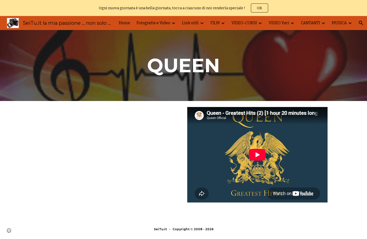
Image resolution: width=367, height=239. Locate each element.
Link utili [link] (190, 22)
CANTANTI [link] (310, 22)
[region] (183, 8)
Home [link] (124, 22)
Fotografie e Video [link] (153, 22)
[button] (361, 23)
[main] (183, 65)
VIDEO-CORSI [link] (244, 22)
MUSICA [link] (339, 22)
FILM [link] (215, 22)
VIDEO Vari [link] (279, 22)
